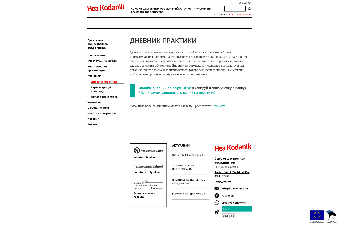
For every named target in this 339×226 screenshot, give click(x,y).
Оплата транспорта (104, 96)
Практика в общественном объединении (97, 43)
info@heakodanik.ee (235, 188)
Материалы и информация (188, 194)
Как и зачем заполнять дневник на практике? (178, 92)
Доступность (220, 14)
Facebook (228, 195)
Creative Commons (234, 202)
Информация (203, 8)
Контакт (93, 124)
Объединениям (98, 107)
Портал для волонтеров (187, 154)
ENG (241, 3)
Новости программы (101, 113)
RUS (250, 3)
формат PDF (222, 106)
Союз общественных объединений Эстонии (161, 8)
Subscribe (228, 215)
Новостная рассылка (240, 14)
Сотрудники (223, 181)
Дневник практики (104, 81)
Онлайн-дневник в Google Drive (165, 88)
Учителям (94, 102)
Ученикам (94, 75)
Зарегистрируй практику (101, 89)
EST (245, 3)
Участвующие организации (97, 68)
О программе (96, 55)
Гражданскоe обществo (147, 12)
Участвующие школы (102, 61)
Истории (93, 118)
